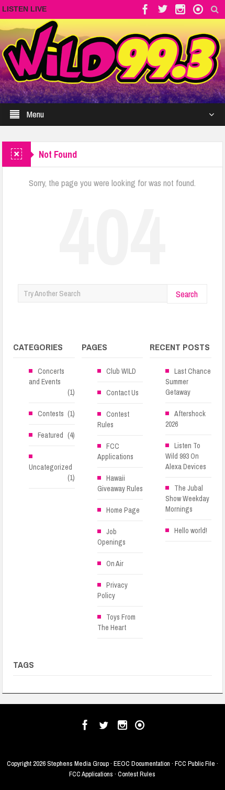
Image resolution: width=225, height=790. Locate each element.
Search (187, 294)
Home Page (123, 510)
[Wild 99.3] (112, 51)
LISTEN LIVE (24, 9)
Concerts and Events (46, 376)
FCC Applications (115, 451)
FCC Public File (195, 763)
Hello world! (190, 530)
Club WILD (121, 371)
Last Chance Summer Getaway (188, 381)
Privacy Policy (112, 590)
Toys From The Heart (116, 622)
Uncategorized (50, 467)
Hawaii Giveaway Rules (120, 483)
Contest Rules (113, 419)
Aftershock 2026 (185, 419)
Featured (50, 435)
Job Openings (111, 537)
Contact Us (122, 392)
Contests (51, 413)
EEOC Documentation (142, 763)
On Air (114, 563)
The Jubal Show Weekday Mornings (187, 498)
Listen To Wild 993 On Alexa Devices (185, 456)
